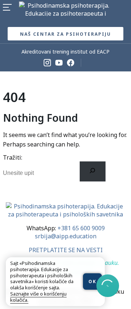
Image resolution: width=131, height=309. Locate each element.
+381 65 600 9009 (81, 228)
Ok (92, 281)
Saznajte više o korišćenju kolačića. (38, 296)
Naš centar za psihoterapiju (65, 34)
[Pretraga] (93, 171)
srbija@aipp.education (65, 236)
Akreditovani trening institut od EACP (65, 51)
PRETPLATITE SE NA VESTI (66, 250)
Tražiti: (12, 157)
